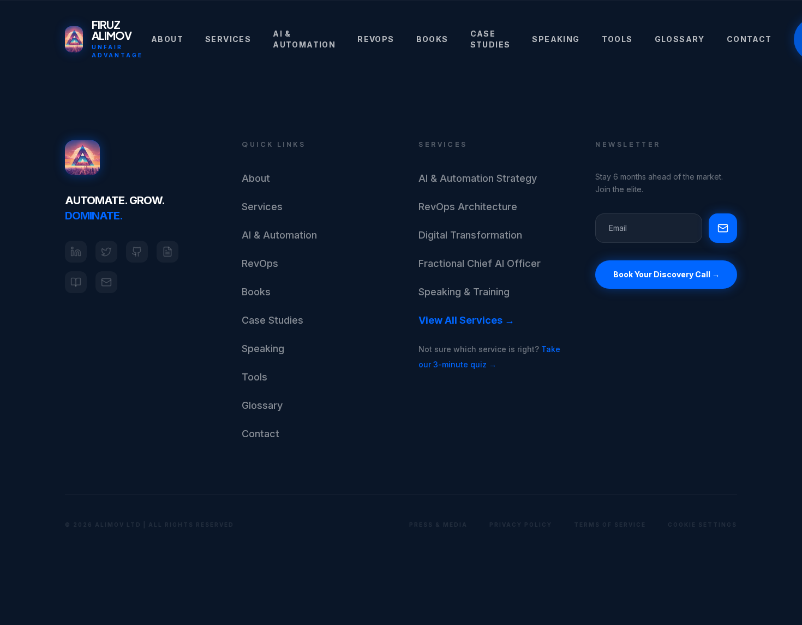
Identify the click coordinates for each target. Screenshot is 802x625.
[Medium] (167, 252)
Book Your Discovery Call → (666, 274)
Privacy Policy (520, 524)
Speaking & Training (464, 291)
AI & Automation (304, 39)
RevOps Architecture (467, 206)
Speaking (555, 39)
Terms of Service (610, 524)
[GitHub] (137, 252)
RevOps (375, 39)
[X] (106, 252)
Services (228, 39)
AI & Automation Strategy (477, 178)
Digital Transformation (470, 235)
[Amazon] (76, 282)
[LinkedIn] (76, 252)
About (167, 39)
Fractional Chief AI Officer (479, 263)
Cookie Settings (702, 524)
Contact (749, 39)
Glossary (680, 39)
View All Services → (466, 320)
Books (432, 39)
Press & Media (438, 524)
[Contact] (106, 282)
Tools (617, 39)
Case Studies (490, 39)
